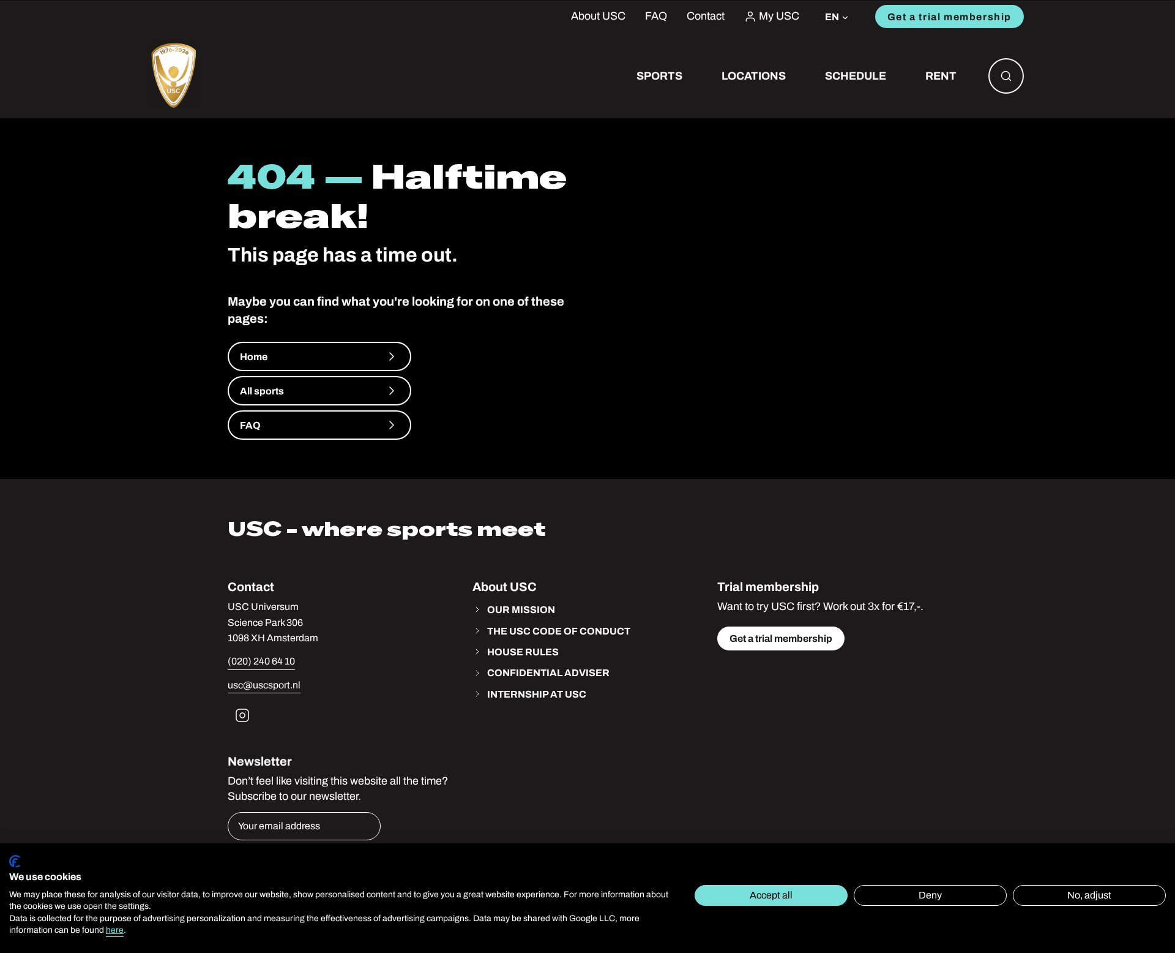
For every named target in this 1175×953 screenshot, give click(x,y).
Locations (754, 75)
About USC (598, 16)
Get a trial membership (949, 16)
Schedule (855, 75)
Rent (941, 75)
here (115, 930)
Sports (659, 75)
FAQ (656, 16)
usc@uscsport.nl (264, 685)
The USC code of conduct (558, 631)
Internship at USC (536, 694)
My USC (779, 16)
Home (253, 356)
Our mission (521, 609)
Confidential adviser (548, 672)
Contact (706, 16)
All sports (262, 390)
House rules (523, 651)
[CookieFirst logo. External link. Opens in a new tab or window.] (14, 861)
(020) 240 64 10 (261, 661)
